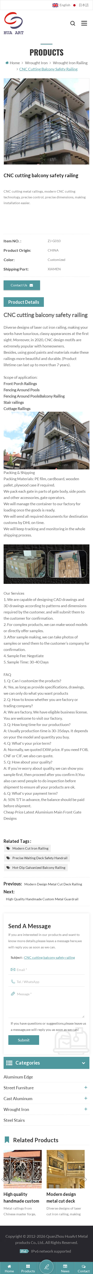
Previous (2, 1179)
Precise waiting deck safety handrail (39, 858)
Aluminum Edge (18, 1076)
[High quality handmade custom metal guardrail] (23, 1169)
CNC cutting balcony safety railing (49, 957)
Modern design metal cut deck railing (53, 884)
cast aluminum (18, 1098)
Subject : (43, 957)
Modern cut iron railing (30, 848)
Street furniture (19, 1087)
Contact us (19, 285)
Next (85, 1179)
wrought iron (16, 1109)
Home (15, 62)
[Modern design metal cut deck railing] (65, 1169)
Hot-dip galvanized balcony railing (38, 867)
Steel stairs (14, 1120)
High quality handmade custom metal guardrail (42, 899)
